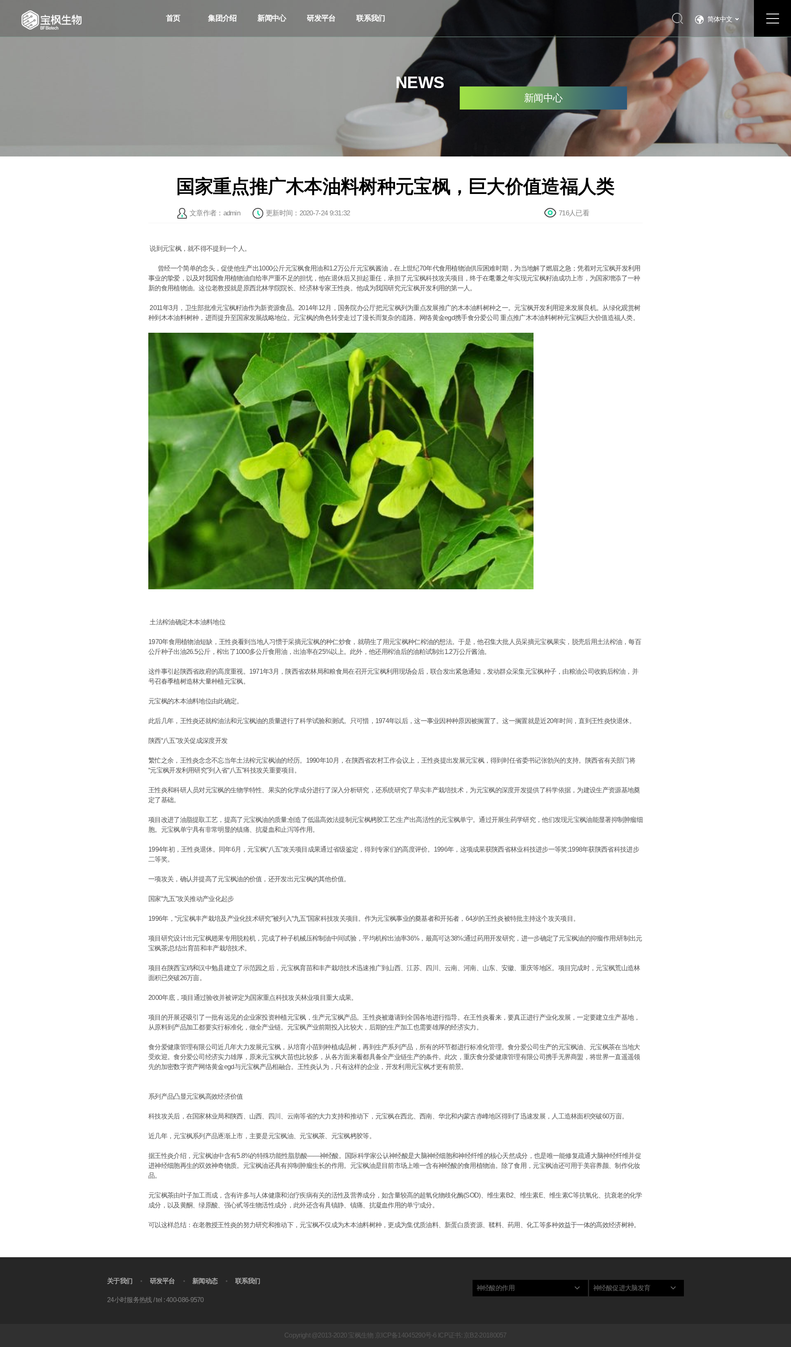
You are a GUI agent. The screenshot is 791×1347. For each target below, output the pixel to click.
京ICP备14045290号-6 (406, 1335)
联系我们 (247, 1281)
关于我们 (119, 1281)
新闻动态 (205, 1281)
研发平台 (162, 1281)
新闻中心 (543, 97)
